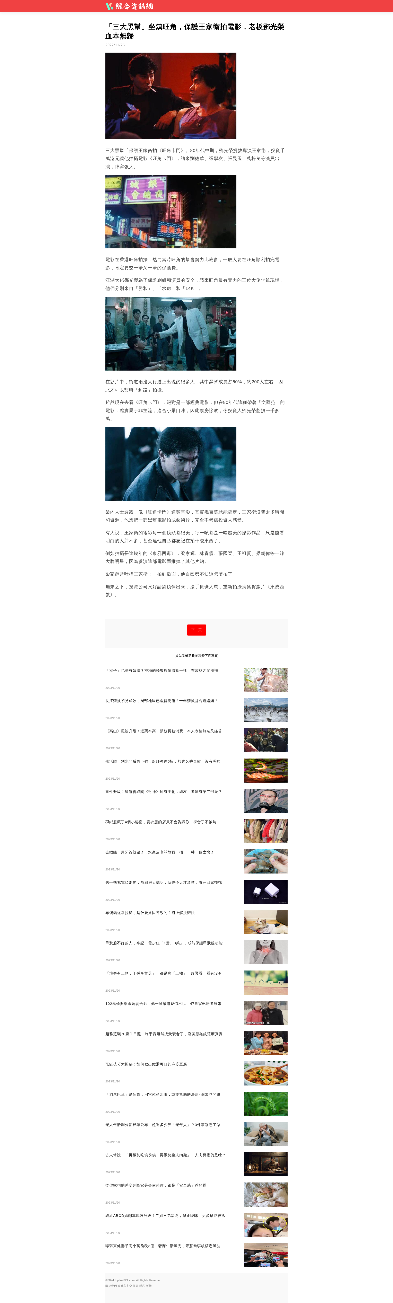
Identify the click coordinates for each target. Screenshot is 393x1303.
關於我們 (111, 1285)
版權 (149, 1285)
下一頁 (196, 630)
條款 (136, 1285)
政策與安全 (125, 1285)
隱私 (142, 1285)
